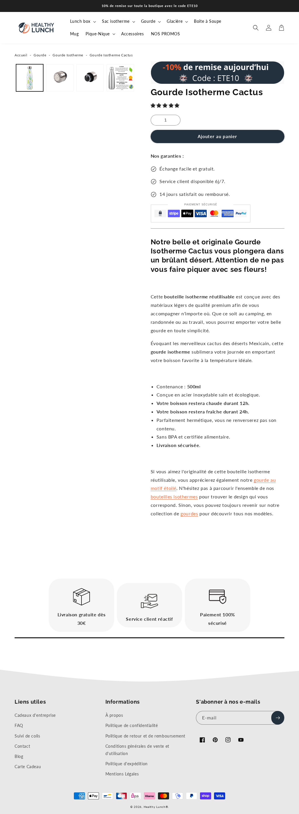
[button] (166, 105)
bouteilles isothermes (174, 496)
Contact (22, 746)
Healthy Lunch (155, 806)
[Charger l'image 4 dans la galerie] (120, 77)
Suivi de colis (27, 735)
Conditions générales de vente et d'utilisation (137, 750)
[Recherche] (255, 27)
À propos (114, 715)
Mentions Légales (122, 773)
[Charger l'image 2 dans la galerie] (59, 77)
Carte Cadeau (28, 766)
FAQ (19, 725)
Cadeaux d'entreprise (35, 715)
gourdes (189, 513)
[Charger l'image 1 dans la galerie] (29, 77)
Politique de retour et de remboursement (145, 735)
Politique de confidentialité (131, 725)
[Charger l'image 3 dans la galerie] (90, 77)
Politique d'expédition (126, 763)
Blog (19, 756)
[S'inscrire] (277, 718)
